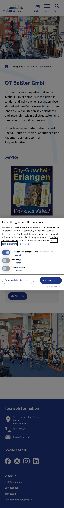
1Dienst (16, 255)
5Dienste (16, 270)
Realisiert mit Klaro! (53, 287)
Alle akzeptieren (50, 280)
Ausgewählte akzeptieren (18, 280)
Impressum (24, 243)
